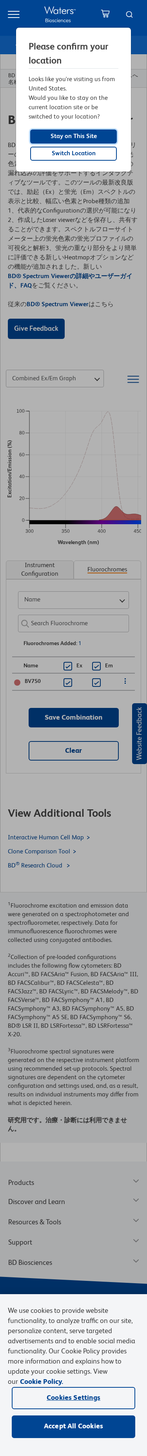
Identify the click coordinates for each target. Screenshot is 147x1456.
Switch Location (74, 154)
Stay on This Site (74, 136)
